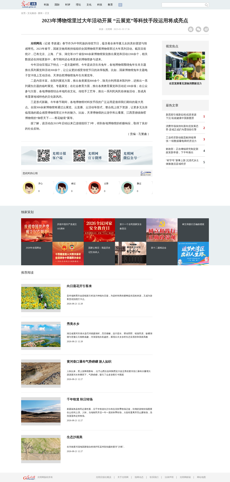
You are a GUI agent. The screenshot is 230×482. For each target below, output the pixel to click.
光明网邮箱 (185, 477)
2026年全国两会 (33, 248)
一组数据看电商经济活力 (183, 141)
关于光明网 (123, 477)
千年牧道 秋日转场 (80, 399)
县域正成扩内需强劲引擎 (183, 129)
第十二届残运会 (158, 248)
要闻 (40, 13)
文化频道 (31, 13)
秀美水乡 (73, 323)
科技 (99, 4)
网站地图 (201, 477)
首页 (23, 13)
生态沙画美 (74, 437)
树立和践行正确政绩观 (193, 224)
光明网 (108, 29)
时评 (67, 4)
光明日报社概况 (103, 477)
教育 (110, 4)
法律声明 (169, 477)
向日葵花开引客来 (79, 286)
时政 (46, 4)
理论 (78, 4)
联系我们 (154, 477)
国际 (57, 4)
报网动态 (139, 477)
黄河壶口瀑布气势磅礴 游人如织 (89, 361)
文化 (89, 4)
